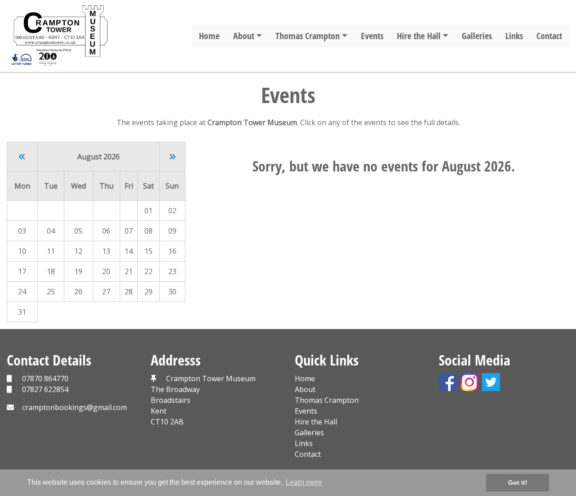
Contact (549, 36)
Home (209, 36)
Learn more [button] (304, 482)
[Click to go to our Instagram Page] (471, 381)
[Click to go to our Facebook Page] (449, 381)
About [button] (243, 36)
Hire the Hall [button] (419, 36)
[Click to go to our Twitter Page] (493, 381)
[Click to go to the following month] (172, 157)
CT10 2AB (167, 422)
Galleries (477, 36)
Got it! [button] (517, 482)
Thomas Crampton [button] (307, 36)
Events (372, 36)
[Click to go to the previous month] (22, 157)
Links (514, 36)
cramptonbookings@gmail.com (74, 407)
